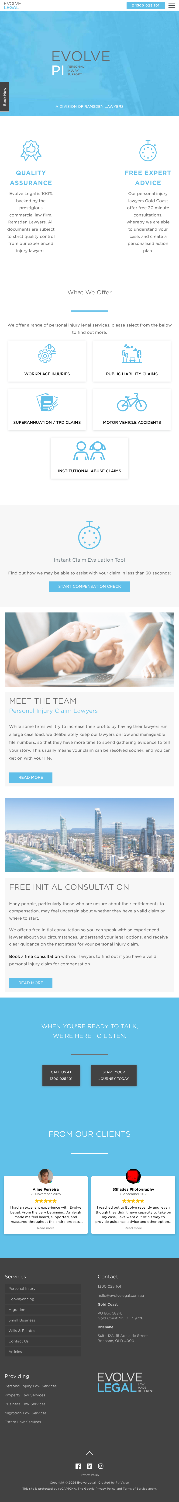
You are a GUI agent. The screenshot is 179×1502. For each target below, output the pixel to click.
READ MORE (30, 777)
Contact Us (18, 1341)
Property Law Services (25, 1395)
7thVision (122, 1482)
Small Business (21, 1320)
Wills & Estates (21, 1331)
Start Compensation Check (89, 586)
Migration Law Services (26, 1413)
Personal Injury (21, 1288)
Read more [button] (45, 1228)
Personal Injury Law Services (31, 1386)
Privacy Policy (89, 1475)
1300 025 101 (109, 1286)
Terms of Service (135, 1488)
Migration (16, 1310)
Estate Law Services (23, 1422)
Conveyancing (21, 1299)
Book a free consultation (34, 956)
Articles (15, 1352)
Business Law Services (25, 1404)
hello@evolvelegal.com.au (121, 1295)
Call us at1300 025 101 (61, 1075)
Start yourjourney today (114, 1075)
